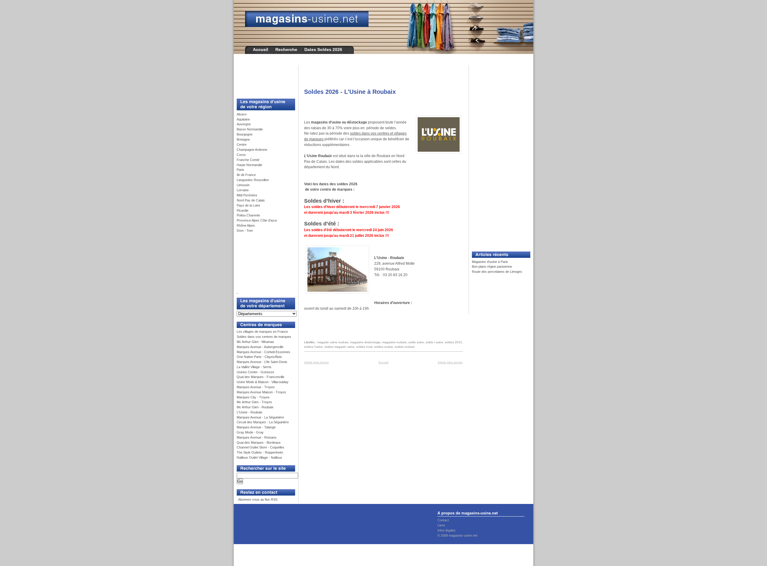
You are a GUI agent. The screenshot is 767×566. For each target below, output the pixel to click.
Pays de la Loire (248, 205)
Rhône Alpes (246, 225)
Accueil (260, 49)
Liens (441, 525)
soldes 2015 (453, 342)
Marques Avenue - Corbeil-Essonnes (263, 352)
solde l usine (434, 342)
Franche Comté (248, 160)
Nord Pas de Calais (251, 200)
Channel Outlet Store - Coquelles (260, 447)
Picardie (242, 210)
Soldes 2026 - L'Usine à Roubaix (350, 91)
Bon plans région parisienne (492, 266)
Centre (242, 144)
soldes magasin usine (339, 346)
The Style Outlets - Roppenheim (260, 452)
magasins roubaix (394, 342)
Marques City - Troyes (253, 397)
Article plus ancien (450, 362)
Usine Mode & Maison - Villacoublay (263, 382)
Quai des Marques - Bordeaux (259, 442)
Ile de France (246, 175)
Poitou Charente (248, 215)
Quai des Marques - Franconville (260, 377)
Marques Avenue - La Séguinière (260, 417)
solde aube (416, 342)
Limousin (243, 185)
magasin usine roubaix (332, 342)
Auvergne (244, 124)
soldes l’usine (313, 346)
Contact (443, 520)
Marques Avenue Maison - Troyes (261, 392)
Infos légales (446, 530)
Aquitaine (243, 119)
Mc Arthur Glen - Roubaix (255, 407)
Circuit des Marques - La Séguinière (263, 422)
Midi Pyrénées (247, 195)
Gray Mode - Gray (250, 432)
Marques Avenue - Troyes (256, 387)
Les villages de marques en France (262, 331)
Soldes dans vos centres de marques (264, 336)
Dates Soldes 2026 (323, 49)
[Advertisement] (264, 78)
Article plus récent (316, 362)
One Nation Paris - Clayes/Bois (259, 357)
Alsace (242, 114)
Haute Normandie (249, 165)
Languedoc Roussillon (253, 180)
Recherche (286, 49)
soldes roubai (383, 346)
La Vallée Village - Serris (254, 367)
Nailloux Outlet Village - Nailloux (259, 457)
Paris (240, 169)
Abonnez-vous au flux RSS (257, 499)
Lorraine (243, 190)
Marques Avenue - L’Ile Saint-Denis (262, 362)
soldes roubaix (405, 346)
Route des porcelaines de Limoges (497, 271)
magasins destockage (365, 342)
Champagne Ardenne (252, 149)
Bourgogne (245, 134)
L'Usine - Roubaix (249, 412)
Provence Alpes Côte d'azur (257, 220)
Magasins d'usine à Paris (490, 262)
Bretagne (243, 139)
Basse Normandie (250, 129)
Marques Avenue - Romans (257, 437)
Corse (241, 154)
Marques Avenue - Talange (256, 427)
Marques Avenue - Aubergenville (260, 347)
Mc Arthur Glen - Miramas (255, 342)
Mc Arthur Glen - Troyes (254, 402)
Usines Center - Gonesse (255, 372)
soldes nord (364, 346)
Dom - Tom (245, 230)
